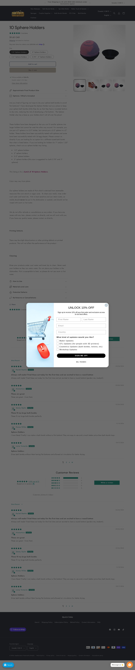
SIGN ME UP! (81, 356)
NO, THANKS (81, 362)
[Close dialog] (106, 305)
